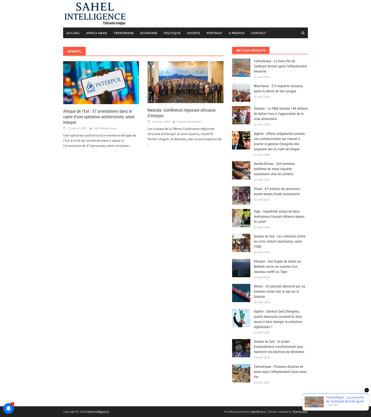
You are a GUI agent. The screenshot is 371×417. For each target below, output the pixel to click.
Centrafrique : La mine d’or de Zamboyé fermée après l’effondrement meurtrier (280, 66)
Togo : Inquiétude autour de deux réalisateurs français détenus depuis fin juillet (279, 216)
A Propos (237, 33)
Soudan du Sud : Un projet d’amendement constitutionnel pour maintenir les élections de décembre (279, 346)
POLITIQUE (172, 33)
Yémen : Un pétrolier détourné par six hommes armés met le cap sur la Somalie (279, 291)
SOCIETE (193, 33)
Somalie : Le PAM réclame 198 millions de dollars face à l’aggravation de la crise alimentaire (281, 114)
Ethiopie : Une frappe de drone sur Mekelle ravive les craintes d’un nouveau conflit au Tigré (277, 266)
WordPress (258, 412)
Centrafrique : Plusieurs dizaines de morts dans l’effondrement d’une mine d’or (280, 372)
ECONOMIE (148, 33)
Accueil (73, 33)
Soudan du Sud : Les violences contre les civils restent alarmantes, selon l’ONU (280, 241)
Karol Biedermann (105, 128)
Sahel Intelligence (97, 412)
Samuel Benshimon (189, 121)
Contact (258, 33)
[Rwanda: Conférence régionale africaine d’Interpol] (185, 81)
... (131, 145)
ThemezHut (300, 412)
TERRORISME (124, 33)
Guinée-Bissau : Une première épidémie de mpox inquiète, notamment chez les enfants (274, 169)
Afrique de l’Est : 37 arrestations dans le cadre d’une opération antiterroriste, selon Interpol (99, 117)
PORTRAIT (214, 33)
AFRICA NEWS (96, 33)
